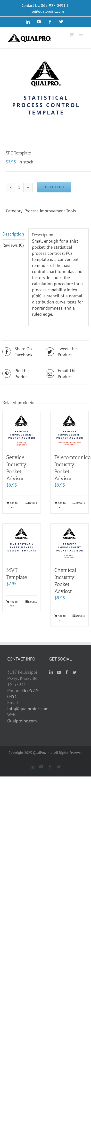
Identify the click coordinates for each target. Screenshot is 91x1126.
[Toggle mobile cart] (71, 34)
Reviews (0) (13, 245)
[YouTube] (59, 672)
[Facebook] (67, 672)
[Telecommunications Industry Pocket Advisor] (70, 430)
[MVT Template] (22, 543)
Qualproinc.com (22, 721)
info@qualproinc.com (45, 11)
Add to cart (54, 187)
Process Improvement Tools (50, 211)
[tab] (13, 234)
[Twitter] (74, 672)
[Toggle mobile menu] (81, 34)
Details (32, 503)
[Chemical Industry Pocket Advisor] (70, 543)
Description (13, 234)
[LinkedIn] (51, 672)
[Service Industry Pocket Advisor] (22, 430)
